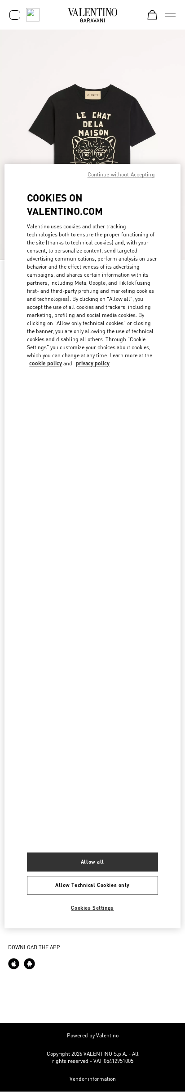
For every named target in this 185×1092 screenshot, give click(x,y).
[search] (33, 14)
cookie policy (45, 363)
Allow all (92, 861)
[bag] (152, 14)
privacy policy (93, 363)
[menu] (170, 14)
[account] (14, 15)
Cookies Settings (92, 907)
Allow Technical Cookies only (92, 885)
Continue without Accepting (121, 174)
